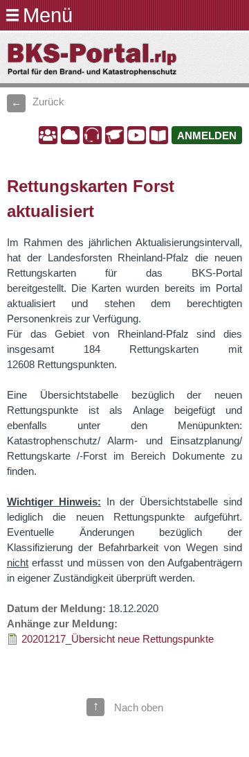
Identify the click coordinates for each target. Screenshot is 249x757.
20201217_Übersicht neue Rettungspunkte (117, 639)
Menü (48, 14)
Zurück (48, 101)
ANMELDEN (207, 135)
